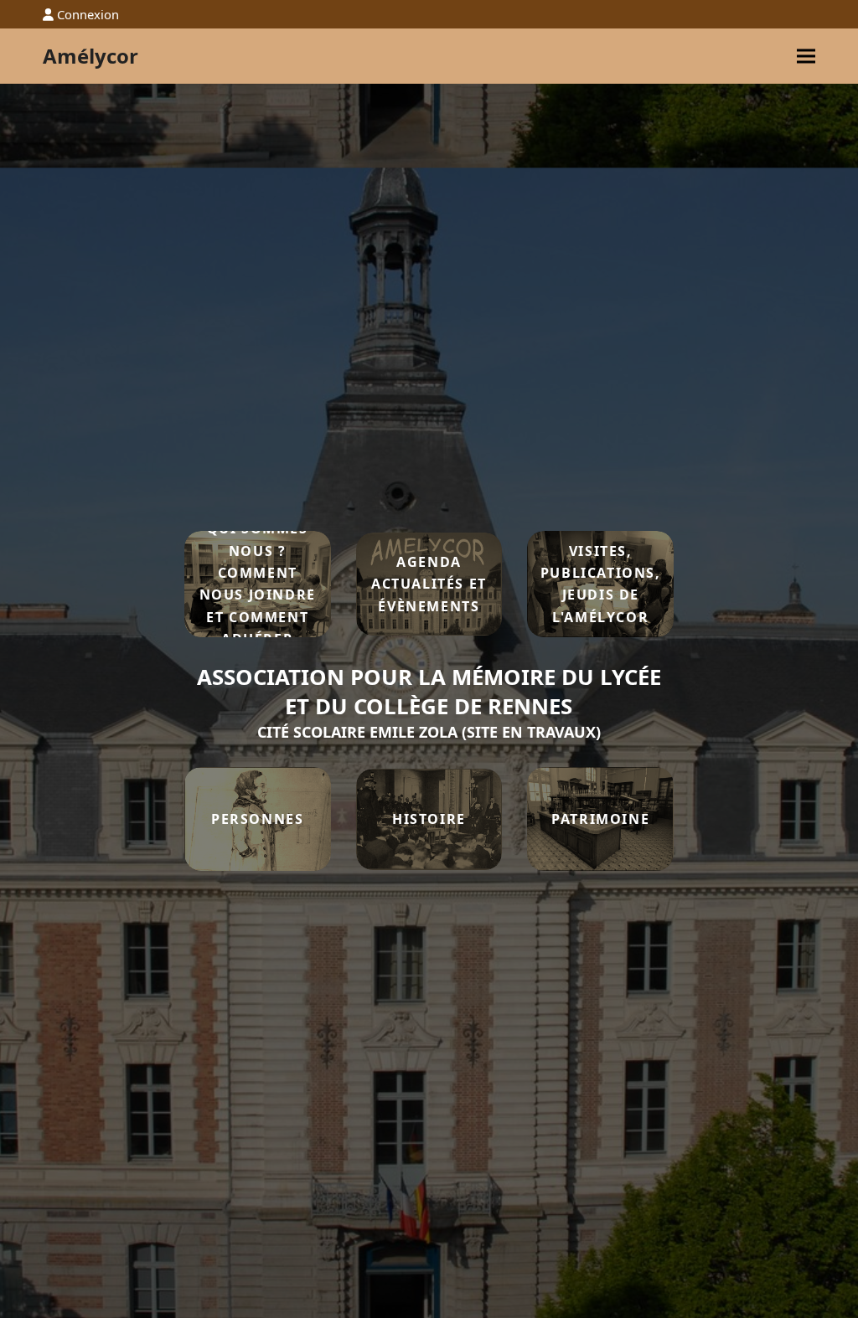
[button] (806, 56)
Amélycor (90, 56)
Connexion (88, 14)
